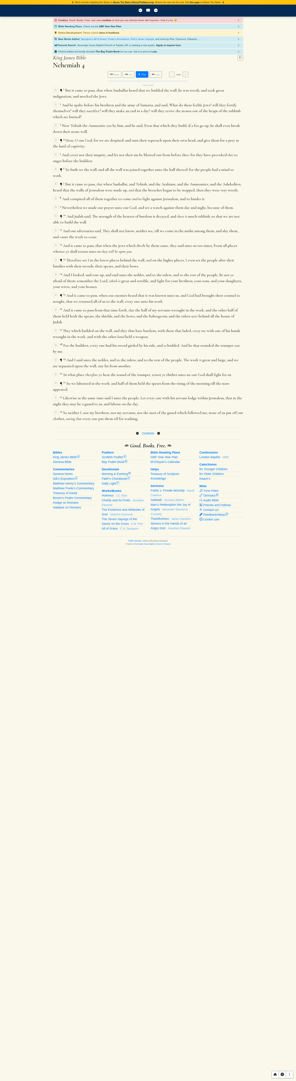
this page (195, 2)
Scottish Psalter (113, 457)
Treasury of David (65, 493)
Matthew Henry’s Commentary (73, 483)
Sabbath (167, 500)
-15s (130, 74)
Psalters (108, 452)
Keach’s (204, 478)
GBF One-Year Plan (110, 26)
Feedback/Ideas (214, 514)
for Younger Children (213, 469)
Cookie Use (210, 519)
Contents (148, 433)
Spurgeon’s (94, 39)
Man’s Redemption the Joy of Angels (170, 509)
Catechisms (208, 464)
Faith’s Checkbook (115, 478)
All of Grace (120, 528)
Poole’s (118, 39)
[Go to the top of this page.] (282, 1074)
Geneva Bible (62, 462)
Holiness (114, 495)
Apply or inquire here (168, 45)
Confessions (208, 452)
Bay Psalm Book (114, 462)
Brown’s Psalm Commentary (72, 498)
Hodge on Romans (66, 502)
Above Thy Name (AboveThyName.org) (133, 2)
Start (116, 74)
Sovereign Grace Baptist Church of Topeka (152, 544)
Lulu (154, 51)
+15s (157, 74)
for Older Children (211, 474)
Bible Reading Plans (165, 452)
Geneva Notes (63, 474)
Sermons (157, 486)
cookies (106, 20)
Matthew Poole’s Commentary (73, 488)
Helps (155, 469)
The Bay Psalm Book (108, 51)
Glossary (210, 495)
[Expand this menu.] (289, 1074)
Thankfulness (171, 518)
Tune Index (210, 490)
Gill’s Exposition (65, 478)
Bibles (57, 452)
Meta (202, 486)
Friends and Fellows (216, 505)
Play (143, 74)
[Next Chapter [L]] (156, 11)
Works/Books (111, 491)
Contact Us (210, 510)
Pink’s (142, 39)
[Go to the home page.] (275, 1074)
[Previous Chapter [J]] (140, 11)
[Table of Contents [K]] (148, 11)
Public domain (134, 541)
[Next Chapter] (158, 433)
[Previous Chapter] (137, 433)
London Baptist (214, 457)
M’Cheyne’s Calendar (165, 462)
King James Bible (66, 457)
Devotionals (110, 469)
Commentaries (63, 469)
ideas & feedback (109, 32)
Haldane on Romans (67, 507)
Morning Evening (116, 474)
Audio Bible (210, 500)
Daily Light (110, 483)
